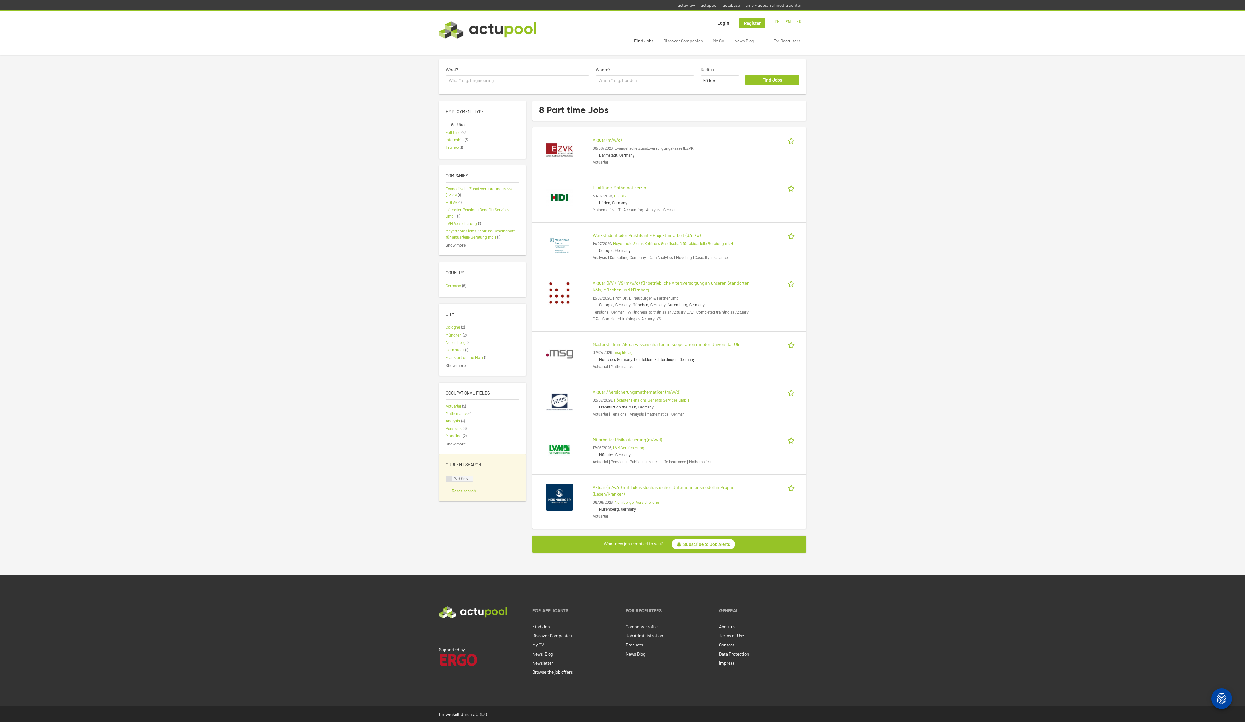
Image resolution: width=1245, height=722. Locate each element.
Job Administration (644, 635)
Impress (726, 663)
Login (723, 23)
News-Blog (542, 654)
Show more (456, 245)
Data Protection (734, 654)
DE (777, 21)
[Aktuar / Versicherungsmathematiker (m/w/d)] (559, 401)
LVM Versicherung (628, 447)
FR (798, 21)
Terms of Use (731, 635)
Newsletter (542, 663)
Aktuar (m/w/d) (607, 140)
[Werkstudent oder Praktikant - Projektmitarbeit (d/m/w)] (559, 244)
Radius (707, 69)
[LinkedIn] (442, 631)
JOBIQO (480, 714)
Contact (726, 644)
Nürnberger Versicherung (637, 502)
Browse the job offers (552, 672)
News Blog (744, 40)
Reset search (464, 490)
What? (452, 69)
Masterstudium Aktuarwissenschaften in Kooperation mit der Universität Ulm (667, 344)
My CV (718, 40)
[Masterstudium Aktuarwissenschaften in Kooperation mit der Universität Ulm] (559, 353)
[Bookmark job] (792, 140)
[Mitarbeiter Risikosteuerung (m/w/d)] (559, 449)
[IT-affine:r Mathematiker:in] (559, 197)
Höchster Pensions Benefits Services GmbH (651, 400)
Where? (603, 69)
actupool (709, 5)
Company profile (642, 626)
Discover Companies (683, 40)
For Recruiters (786, 40)
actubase (731, 5)
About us (727, 626)
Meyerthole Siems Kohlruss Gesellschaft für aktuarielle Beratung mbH (673, 243)
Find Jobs (643, 40)
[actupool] (487, 30)
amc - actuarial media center (773, 5)
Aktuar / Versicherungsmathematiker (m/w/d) (637, 392)
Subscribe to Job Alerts (706, 544)
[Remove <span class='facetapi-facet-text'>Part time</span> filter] (449, 478)
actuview (686, 5)
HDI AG (620, 195)
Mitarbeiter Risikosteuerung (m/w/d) (627, 439)
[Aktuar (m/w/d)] (559, 149)
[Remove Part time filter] (448, 124)
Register (752, 23)
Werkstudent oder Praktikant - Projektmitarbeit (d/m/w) (647, 235)
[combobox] (517, 80)
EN (788, 21)
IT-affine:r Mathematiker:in (619, 187)
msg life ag (623, 352)
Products (634, 644)
